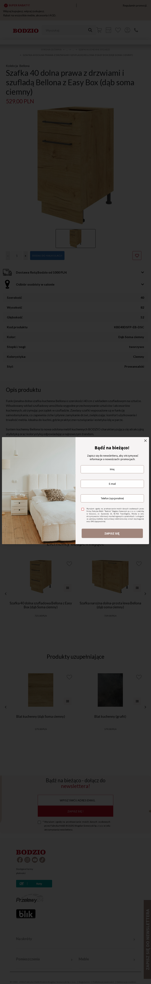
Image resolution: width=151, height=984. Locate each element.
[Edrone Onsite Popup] (75, 492)
